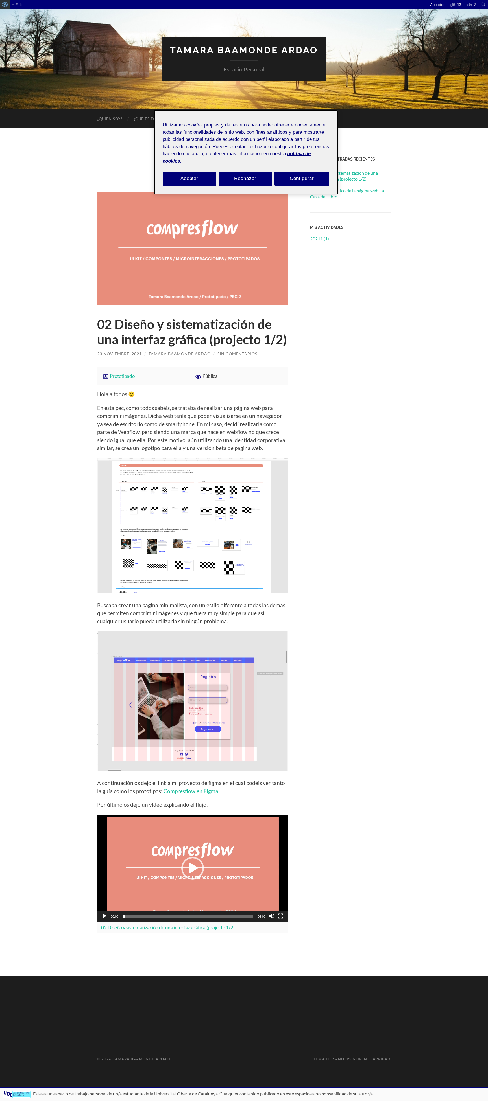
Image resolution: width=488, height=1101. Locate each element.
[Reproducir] (104, 916)
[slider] (188, 916)
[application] (192, 868)
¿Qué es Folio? (149, 119)
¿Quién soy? (109, 119)
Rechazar (245, 178)
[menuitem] (5, 4)
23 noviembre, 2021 (119, 353)
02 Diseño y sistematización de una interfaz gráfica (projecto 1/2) (192, 332)
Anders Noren (351, 1059)
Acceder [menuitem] (437, 4)
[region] (246, 152)
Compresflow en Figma (191, 791)
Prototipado (122, 376)
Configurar (302, 178)
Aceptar (189, 178)
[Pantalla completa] (281, 916)
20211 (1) (319, 238)
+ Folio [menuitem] (18, 4)
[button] (192, 868)
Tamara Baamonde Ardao (244, 50)
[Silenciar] (271, 916)
